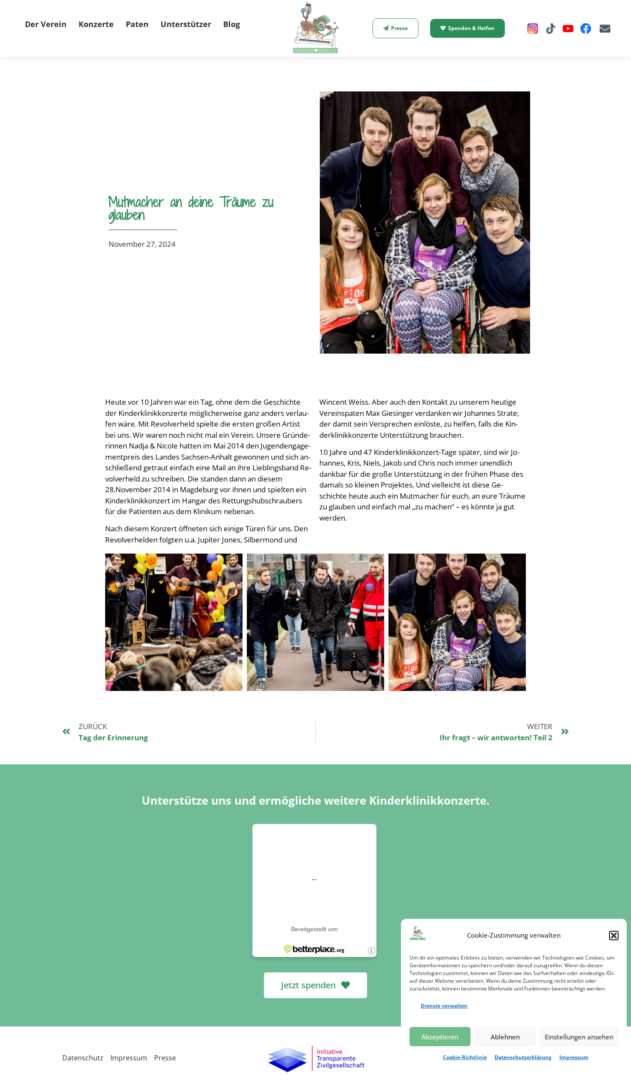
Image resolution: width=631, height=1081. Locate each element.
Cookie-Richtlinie (465, 1057)
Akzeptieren (440, 1037)
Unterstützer (186, 24)
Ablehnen (505, 1037)
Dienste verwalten (444, 1005)
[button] (614, 935)
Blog (231, 24)
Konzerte (96, 24)
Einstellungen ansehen (579, 1037)
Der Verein (46, 24)
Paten (137, 24)
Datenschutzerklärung (523, 1057)
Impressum (574, 1057)
